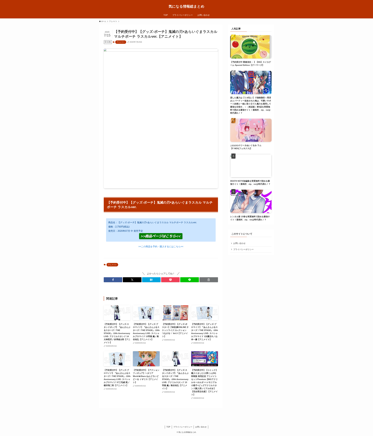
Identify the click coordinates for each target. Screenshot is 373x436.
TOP (168, 427)
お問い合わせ (239, 243)
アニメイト (121, 42)
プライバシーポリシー (243, 249)
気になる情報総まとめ (186, 6)
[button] (113, 279)
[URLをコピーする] (208, 279)
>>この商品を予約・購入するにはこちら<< (160, 246)
